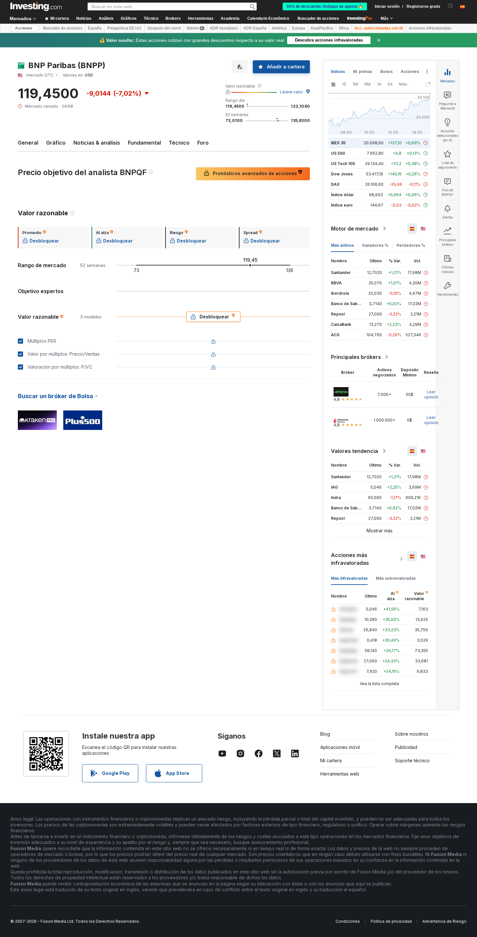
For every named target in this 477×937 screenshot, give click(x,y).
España (95, 28)
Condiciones (348, 921)
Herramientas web (339, 774)
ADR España (254, 28)
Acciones (23, 28)
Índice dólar (342, 194)
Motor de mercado (354, 228)
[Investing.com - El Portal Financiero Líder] (36, 6)
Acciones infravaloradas (430, 28)
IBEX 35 (338, 142)
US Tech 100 (343, 163)
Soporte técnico (412, 760)
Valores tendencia (354, 451)
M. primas (362, 71)
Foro (203, 142)
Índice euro (342, 205)
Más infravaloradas (349, 578)
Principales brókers (356, 357)
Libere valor (291, 91)
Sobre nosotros (411, 734)
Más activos (342, 245)
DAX (335, 184)
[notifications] (450, 6)
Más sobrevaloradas (396, 578)
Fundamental (144, 142)
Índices (338, 71)
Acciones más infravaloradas (350, 559)
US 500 (338, 153)
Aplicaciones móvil (340, 747)
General (28, 142)
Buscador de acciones (318, 18)
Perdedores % (411, 245)
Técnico (179, 142)
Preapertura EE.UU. (124, 28)
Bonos (386, 71)
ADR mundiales (224, 28)
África (344, 28)
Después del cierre (164, 28)
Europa (298, 28)
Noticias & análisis (96, 142)
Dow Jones (342, 174)
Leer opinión (431, 394)
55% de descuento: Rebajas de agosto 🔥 (325, 6)
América (279, 28)
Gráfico (56, 142)
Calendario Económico (268, 18)
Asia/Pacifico (322, 28)
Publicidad (406, 747)
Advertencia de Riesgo (444, 921)
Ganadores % (375, 245)
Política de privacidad (391, 921)
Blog (325, 734)
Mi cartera (331, 760)
